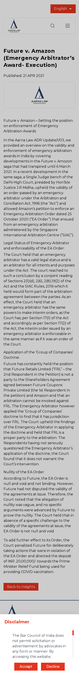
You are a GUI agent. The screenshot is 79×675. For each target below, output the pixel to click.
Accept (26, 666)
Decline (52, 666)
